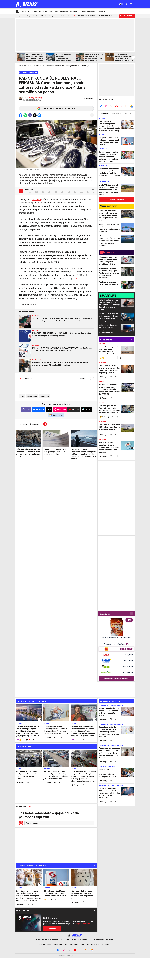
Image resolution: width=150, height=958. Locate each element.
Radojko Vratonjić (36, 98)
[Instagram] (106, 106)
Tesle (77, 278)
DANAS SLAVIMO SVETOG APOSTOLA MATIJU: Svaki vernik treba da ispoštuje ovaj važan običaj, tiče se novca (79, 16)
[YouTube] (116, 106)
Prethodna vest (29, 378)
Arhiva (81, 944)
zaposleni (36, 199)
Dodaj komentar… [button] (33, 823)
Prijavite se (53, 928)
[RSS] (126, 106)
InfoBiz (30, 66)
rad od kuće (32, 396)
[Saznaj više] (95, 910)
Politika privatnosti (92, 944)
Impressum (58, 944)
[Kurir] (27, 4)
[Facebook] (101, 106)
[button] (87, 99)
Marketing (41, 944)
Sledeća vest (84, 378)
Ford (22, 396)
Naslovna (22, 66)
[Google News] (131, 106)
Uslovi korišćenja (106, 944)
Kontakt (49, 944)
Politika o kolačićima (70, 944)
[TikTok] (121, 106)
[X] (111, 106)
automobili (44, 396)
